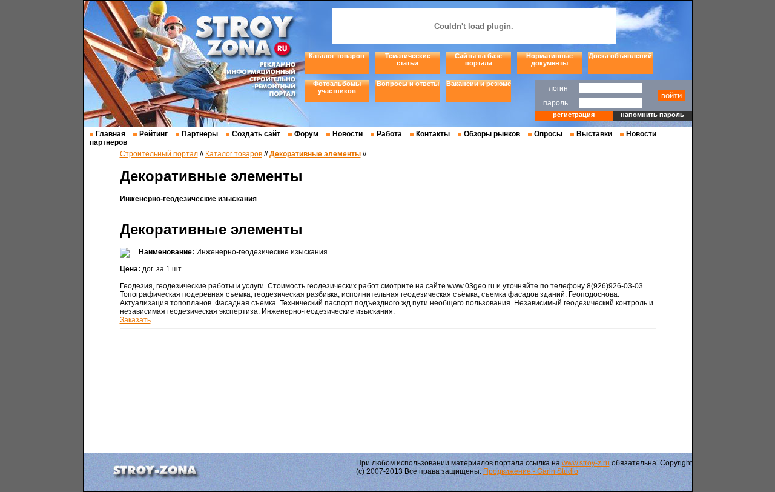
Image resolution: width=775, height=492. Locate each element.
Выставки (594, 134)
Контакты (433, 134)
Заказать (135, 320)
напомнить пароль (652, 114)
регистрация (574, 114)
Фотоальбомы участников (337, 87)
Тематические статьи (407, 59)
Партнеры (200, 134)
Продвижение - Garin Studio (530, 471)
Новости (347, 134)
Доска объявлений (620, 55)
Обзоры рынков (492, 134)
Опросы (548, 134)
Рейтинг (153, 134)
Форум (306, 134)
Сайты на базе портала (478, 59)
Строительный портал (159, 154)
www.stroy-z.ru (586, 463)
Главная (110, 134)
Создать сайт (256, 134)
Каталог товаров (336, 55)
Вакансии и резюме (478, 83)
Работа (389, 134)
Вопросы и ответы (408, 83)
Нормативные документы (549, 59)
